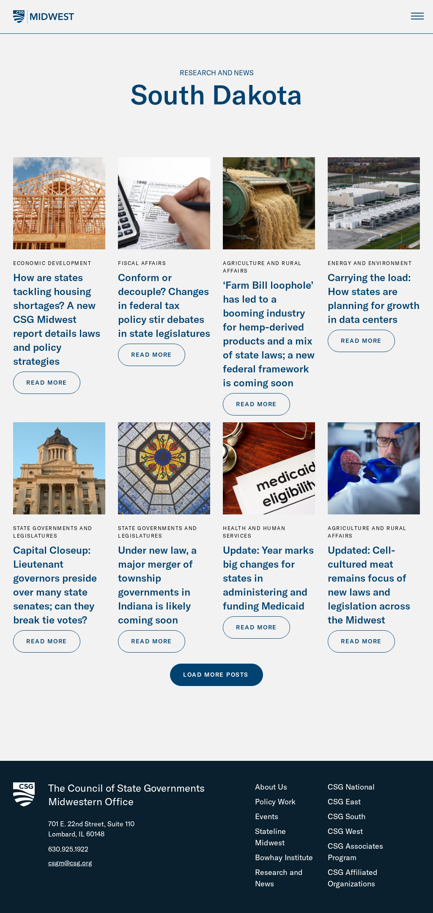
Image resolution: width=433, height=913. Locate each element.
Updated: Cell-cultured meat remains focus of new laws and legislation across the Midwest (369, 585)
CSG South (347, 816)
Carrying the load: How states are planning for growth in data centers (373, 298)
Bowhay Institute (284, 857)
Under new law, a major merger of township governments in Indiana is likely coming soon (157, 585)
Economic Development (52, 263)
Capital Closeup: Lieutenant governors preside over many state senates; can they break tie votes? (55, 585)
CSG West (345, 831)
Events (266, 816)
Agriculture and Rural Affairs (262, 267)
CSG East (344, 801)
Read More (46, 382)
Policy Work (275, 801)
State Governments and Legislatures (53, 532)
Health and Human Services (254, 532)
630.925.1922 (68, 849)
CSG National (351, 787)
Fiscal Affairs (142, 263)
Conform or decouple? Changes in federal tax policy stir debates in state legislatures (164, 305)
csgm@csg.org (70, 862)
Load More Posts (216, 674)
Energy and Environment (370, 263)
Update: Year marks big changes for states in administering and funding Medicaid (268, 578)
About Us (271, 787)
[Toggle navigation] (417, 15)
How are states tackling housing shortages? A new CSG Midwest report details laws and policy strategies (56, 319)
